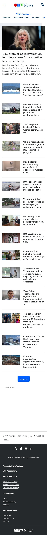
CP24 (5, 498)
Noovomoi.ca (8, 518)
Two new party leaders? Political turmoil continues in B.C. (33, 128)
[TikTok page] (21, 448)
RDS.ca (6, 521)
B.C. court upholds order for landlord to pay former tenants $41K (33, 238)
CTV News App (9, 436)
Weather (7, 18)
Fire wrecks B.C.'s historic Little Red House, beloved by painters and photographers (32, 109)
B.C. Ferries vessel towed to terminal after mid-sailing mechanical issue (32, 186)
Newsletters (39, 436)
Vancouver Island (21, 18)
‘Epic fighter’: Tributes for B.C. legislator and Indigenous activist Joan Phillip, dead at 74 (33, 298)
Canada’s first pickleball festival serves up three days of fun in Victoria (33, 255)
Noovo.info (7, 515)
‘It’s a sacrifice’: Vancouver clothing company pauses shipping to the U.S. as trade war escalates (33, 275)
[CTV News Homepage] (23, 5)
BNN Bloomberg (9, 501)
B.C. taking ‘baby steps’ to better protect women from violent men (33, 220)
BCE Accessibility (10, 471)
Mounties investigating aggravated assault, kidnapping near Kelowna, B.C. (33, 361)
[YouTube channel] (26, 448)
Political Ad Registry (11, 488)
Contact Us (22, 436)
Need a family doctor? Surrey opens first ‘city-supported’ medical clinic (33, 167)
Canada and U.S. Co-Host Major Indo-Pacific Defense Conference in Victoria (33, 341)
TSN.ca (6, 504)
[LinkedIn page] (31, 448)
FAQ (30, 436)
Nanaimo (36, 18)
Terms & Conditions (11, 485)
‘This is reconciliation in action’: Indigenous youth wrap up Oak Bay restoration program (33, 147)
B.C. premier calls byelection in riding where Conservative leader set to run (22, 57)
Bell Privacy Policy (10, 482)
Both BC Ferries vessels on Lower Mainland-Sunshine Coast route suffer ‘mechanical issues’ (33, 89)
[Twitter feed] (16, 448)
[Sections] (4, 5)
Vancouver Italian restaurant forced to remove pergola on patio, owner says (33, 203)
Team (6, 439)
